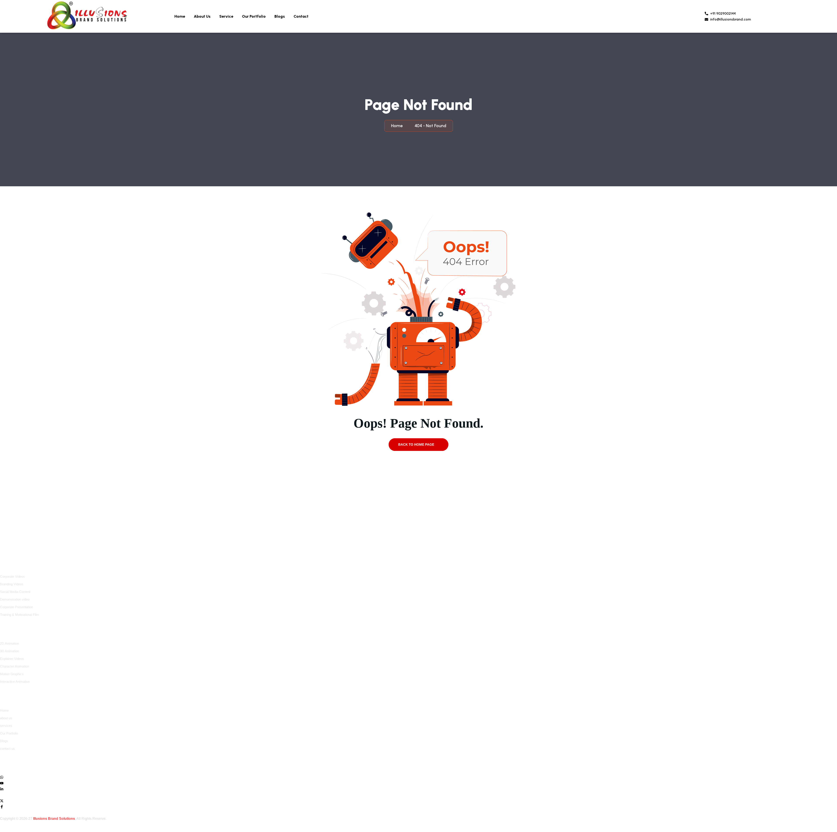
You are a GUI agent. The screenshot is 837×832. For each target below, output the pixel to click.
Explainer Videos (12, 659)
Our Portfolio (254, 16)
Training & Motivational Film (19, 614)
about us (6, 718)
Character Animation (14, 666)
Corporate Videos (12, 576)
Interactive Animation (15, 681)
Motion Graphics (12, 674)
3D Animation (9, 651)
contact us (7, 748)
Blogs (279, 16)
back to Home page (416, 444)
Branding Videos (11, 584)
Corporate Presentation (16, 607)
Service (226, 16)
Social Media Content (15, 592)
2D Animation (9, 643)
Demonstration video (14, 599)
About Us (202, 16)
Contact (301, 16)
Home (179, 16)
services (6, 726)
